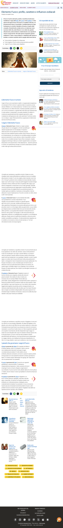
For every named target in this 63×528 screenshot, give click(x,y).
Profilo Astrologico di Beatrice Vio (52, 102)
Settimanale (29, 468)
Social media (40, 515)
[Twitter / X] (17, 48)
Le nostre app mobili (40, 513)
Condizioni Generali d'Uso (23, 515)
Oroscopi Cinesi (24, 3)
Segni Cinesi (23, 7)
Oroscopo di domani (27, 465)
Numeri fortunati (28, 474)
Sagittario (29, 21)
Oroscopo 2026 (25, 471)
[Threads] (29, 520)
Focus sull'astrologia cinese (52, 39)
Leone (22, 21)
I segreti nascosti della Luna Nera (51, 51)
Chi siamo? (23, 513)
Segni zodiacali (4, 7)
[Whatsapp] (14, 48)
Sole (15, 362)
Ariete (16, 21)
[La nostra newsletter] (58, 8)
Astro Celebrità (41, 3)
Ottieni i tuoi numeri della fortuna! (51, 123)
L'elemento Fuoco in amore (14, 71)
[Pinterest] (34, 520)
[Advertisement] (19, 86)
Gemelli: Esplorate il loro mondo (52, 45)
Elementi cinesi (31, 7)
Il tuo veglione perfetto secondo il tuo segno (52, 109)
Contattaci (40, 511)
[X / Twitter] (38, 520)
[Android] (48, 520)
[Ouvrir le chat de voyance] (59, 519)
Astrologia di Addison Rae (52, 116)
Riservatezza (35, 523)
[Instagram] (20, 520)
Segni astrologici (53, 3)
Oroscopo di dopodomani (14, 468)
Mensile (14, 471)
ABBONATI (50, 83)
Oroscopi (15, 3)
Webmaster (42, 523)
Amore (33, 3)
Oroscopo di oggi (12, 465)
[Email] (21, 48)
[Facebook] (11, 48)
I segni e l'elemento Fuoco (29, 71)
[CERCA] (61, 8)
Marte (14, 346)
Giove (17, 377)
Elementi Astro (14, 7)
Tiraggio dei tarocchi (13, 474)
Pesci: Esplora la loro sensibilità (51, 33)
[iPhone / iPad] (43, 520)
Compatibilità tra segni (13, 477)
